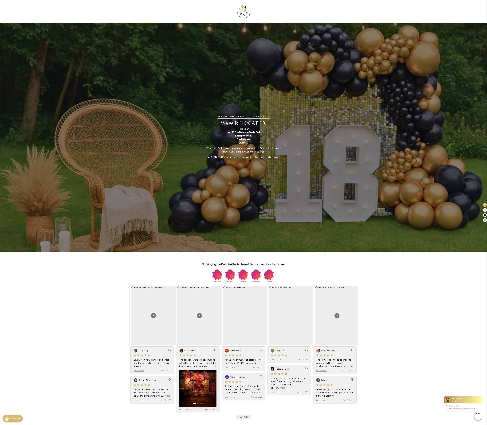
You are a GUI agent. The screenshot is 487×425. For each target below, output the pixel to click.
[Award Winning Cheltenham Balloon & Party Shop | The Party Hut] (243, 11)
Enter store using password (271, 11)
